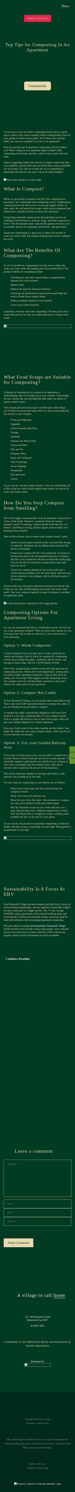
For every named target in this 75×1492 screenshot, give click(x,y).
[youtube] (47, 114)
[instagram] (38, 114)
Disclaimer (30, 1423)
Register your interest (37, 18)
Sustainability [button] (37, 86)
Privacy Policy (42, 1423)
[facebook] (28, 114)
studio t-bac (41, 1464)
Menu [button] (65, 6)
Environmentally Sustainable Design (47, 926)
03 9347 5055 (37, 1326)
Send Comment (18, 1243)
